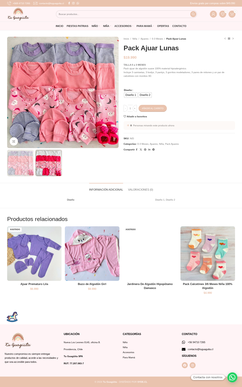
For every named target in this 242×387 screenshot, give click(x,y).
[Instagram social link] (73, 3)
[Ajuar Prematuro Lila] (34, 253)
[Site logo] (18, 14)
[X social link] (141, 149)
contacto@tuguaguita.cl (200, 349)
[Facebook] (185, 365)
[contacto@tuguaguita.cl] (183, 349)
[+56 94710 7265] (183, 342)
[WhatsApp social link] (78, 3)
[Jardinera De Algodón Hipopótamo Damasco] (150, 253)
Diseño (128, 90)
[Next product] (233, 39)
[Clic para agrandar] (14, 141)
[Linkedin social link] (149, 149)
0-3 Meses (157, 38)
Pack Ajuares (172, 144)
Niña (134, 38)
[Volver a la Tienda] (229, 39)
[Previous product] (225, 39)
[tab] (106, 188)
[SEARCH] (193, 14)
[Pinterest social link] (145, 149)
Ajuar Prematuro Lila (34, 284)
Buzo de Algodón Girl (92, 284)
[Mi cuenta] (213, 14)
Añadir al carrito (152, 108)
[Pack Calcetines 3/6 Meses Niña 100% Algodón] (207, 253)
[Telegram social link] (153, 149)
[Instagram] (193, 365)
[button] (232, 377)
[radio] (130, 95)
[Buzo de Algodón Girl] (92, 253)
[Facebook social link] (69, 3)
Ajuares (145, 38)
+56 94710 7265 (196, 342)
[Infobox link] (18, 3)
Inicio (126, 38)
